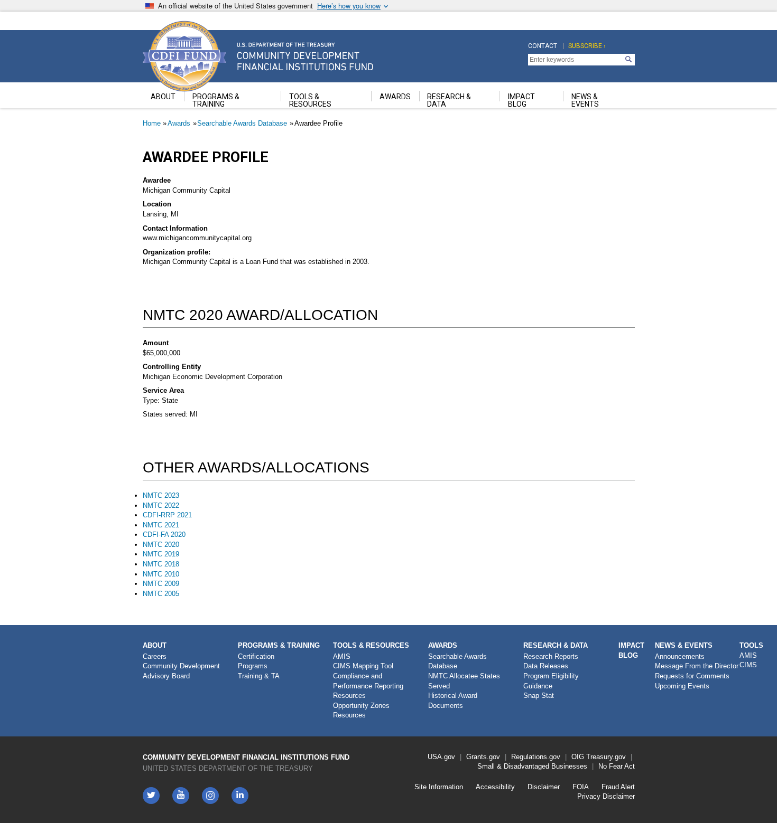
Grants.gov (483, 757)
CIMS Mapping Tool (363, 666)
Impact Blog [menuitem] (521, 100)
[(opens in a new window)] (210, 795)
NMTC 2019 (161, 554)
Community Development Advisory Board (181, 671)
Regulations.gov (535, 757)
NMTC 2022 (161, 505)
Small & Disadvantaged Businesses (532, 766)
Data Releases (545, 666)
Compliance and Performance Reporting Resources (368, 685)
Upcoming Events (682, 686)
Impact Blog (631, 650)
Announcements (680, 656)
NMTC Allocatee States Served (464, 681)
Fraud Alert (618, 787)
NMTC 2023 (161, 495)
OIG (577, 757)
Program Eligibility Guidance (551, 681)
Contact (542, 46)
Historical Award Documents (452, 701)
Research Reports (550, 656)
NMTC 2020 (161, 544)
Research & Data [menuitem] (449, 100)
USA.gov (441, 757)
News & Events (684, 645)
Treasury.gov (606, 757)
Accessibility (495, 787)
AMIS (341, 656)
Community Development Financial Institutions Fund (246, 757)
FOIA (580, 787)
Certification (256, 656)
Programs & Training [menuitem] (215, 100)
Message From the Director (696, 666)
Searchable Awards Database (242, 123)
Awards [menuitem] (395, 96)
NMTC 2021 (161, 525)
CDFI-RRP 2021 (167, 515)
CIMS (748, 665)
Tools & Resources (371, 645)
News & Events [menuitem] (585, 100)
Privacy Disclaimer (606, 796)
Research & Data (555, 645)
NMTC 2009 (161, 584)
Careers (154, 656)
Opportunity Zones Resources (361, 711)
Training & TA (259, 676)
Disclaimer (544, 787)
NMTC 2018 (161, 564)
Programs (252, 666)
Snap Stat (538, 695)
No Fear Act (616, 766)
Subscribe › (587, 46)
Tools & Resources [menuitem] (310, 100)
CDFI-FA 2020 (164, 534)
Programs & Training (279, 645)
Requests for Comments (692, 676)
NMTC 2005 (161, 594)
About (154, 645)
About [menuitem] (163, 96)
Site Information (438, 787)
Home (152, 123)
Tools (751, 645)
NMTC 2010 (161, 574)
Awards (179, 123)
